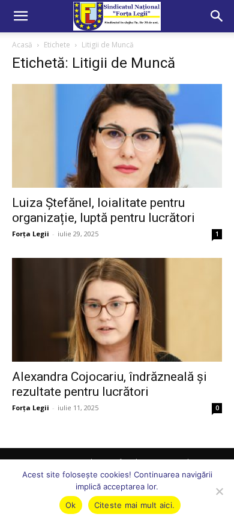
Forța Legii (30, 233)
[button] (20, 16)
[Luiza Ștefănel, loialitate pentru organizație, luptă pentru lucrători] (117, 136)
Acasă (22, 45)
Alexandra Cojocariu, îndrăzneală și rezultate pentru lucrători (109, 384)
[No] (219, 491)
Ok (70, 505)
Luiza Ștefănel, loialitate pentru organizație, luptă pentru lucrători (103, 210)
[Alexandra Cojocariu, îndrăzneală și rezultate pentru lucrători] (117, 310)
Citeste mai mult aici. (134, 505)
